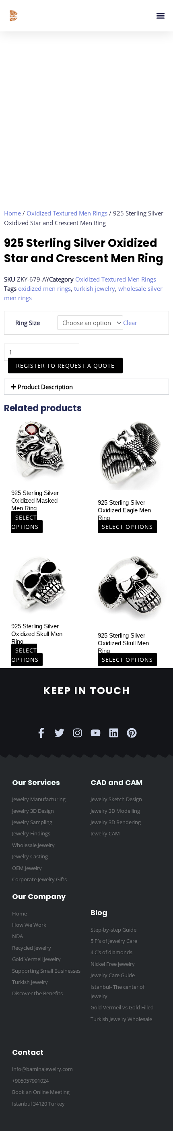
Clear (130, 323)
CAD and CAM (116, 782)
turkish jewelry (94, 288)
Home (12, 213)
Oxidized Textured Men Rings (67, 213)
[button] (160, 16)
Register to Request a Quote (65, 365)
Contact (27, 1052)
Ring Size (27, 323)
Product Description (45, 387)
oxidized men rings (44, 288)
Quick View (39, 478)
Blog (99, 912)
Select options (25, 521)
